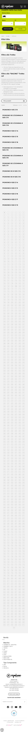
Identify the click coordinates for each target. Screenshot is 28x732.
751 (8, 553)
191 (23, 297)
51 (16, 234)
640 (20, 502)
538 (20, 455)
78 (4, 247)
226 (20, 313)
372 (4, 381)
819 (16, 583)
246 (4, 324)
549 (16, 461)
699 (16, 529)
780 (4, 567)
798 (4, 575)
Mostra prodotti (8, 28)
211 (8, 308)
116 (12, 264)
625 (8, 496)
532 (20, 452)
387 (16, 387)
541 (8, 458)
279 (16, 338)
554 (12, 463)
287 (23, 340)
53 (23, 234)
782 (12, 567)
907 (8, 624)
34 (19, 226)
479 (23, 428)
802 (20, 575)
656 (12, 510)
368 (12, 379)
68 (12, 242)
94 (19, 253)
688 (20, 523)
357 (16, 373)
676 (20, 518)
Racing (5, 666)
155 (23, 280)
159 (16, 283)
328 (20, 359)
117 (16, 264)
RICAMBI (7, 36)
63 (16, 239)
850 (20, 597)
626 (12, 496)
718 (20, 537)
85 (8, 250)
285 (16, 340)
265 (8, 332)
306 (4, 351)
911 (23, 624)
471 (16, 425)
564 (4, 469)
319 (8, 357)
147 (16, 278)
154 (20, 280)
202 (20, 302)
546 (4, 461)
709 (8, 534)
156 (4, 283)
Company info (18, 722)
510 (4, 444)
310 (20, 351)
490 (20, 433)
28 (19, 223)
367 (8, 379)
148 (20, 278)
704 (12, 532)
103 (8, 258)
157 (8, 283)
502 (20, 439)
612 (4, 491)
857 (23, 600)
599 (23, 482)
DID (4, 649)
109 (8, 261)
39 (16, 228)
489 (16, 433)
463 (8, 422)
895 (8, 619)
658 (20, 510)
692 (12, 526)
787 (8, 570)
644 (12, 504)
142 (20, 275)
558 (4, 466)
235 (8, 318)
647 (23, 504)
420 (4, 403)
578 (12, 474)
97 (8, 256)
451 (8, 417)
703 (8, 532)
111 (16, 261)
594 (4, 482)
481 (8, 430)
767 (23, 559)
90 (4, 253)
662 (12, 512)
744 (4, 551)
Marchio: (6, 643)
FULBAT (5, 651)
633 (16, 499)
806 (12, 578)
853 (8, 600)
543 (16, 458)
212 (12, 308)
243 (16, 321)
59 (23, 237)
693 (16, 526)
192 (4, 299)
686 (12, 523)
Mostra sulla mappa (14, 694)
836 (12, 592)
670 (20, 515)
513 (16, 444)
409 (8, 398)
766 (20, 559)
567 (16, 469)
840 (4, 594)
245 (23, 321)
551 (23, 461)
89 (23, 250)
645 (16, 504)
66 (4, 242)
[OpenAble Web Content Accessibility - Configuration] (2, 730)
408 (4, 398)
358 (20, 373)
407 (23, 395)
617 (23, 491)
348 (4, 370)
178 (20, 291)
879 (16, 611)
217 (8, 310)
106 (20, 258)
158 (12, 283)
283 (8, 340)
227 (23, 313)
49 (8, 234)
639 (16, 502)
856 (20, 600)
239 (23, 318)
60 (4, 239)
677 (23, 518)
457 (8, 420)
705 (16, 532)
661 (8, 512)
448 (20, 414)
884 (12, 614)
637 (8, 502)
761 (23, 556)
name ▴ (25, 105)
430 (20, 406)
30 (4, 226)
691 (8, 526)
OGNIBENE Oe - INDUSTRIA (9, 644)
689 (23, 523)
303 (16, 349)
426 (4, 406)
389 (23, 387)
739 (8, 548)
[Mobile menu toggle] (25, 6)
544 (20, 458)
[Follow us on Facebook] (8, 707)
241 (8, 321)
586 (20, 477)
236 (12, 318)
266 (12, 332)
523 (8, 450)
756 (4, 556)
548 (12, 461)
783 (16, 567)
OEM (4, 664)
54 (4, 237)
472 (20, 425)
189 (16, 297)
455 (23, 417)
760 (20, 556)
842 (12, 594)
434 (12, 409)
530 (12, 452)
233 (23, 316)
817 (8, 583)
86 (12, 250)
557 (23, 463)
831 (16, 589)
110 (12, 261)
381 (16, 384)
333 (16, 362)
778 (20, 564)
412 (20, 398)
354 (4, 373)
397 (8, 392)
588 (4, 480)
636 (4, 502)
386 (12, 387)
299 (23, 346)
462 (4, 422)
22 (19, 220)
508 (20, 441)
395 (23, 390)
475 (8, 428)
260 (12, 329)
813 (16, 581)
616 (20, 491)
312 (4, 354)
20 (12, 220)
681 (16, 521)
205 (8, 305)
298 (20, 346)
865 (8, 605)
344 (12, 368)
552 (4, 463)
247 (8, 324)
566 (12, 469)
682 (20, 521)
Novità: (6, 638)
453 (16, 417)
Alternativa (6, 668)
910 (20, 624)
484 (20, 430)
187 (8, 297)
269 (23, 332)
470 (12, 425)
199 (8, 302)
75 (16, 245)
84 (4, 250)
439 (8, 411)
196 (20, 299)
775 (8, 564)
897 (16, 619)
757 (8, 556)
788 (12, 570)
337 (8, 365)
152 (12, 280)
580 (20, 474)
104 (12, 258)
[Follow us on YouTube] (16, 707)
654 (4, 510)
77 (23, 245)
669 (16, 515)
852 (4, 600)
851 (23, 597)
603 (16, 485)
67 (8, 242)
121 (8, 267)
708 (4, 534)
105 (16, 258)
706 (20, 532)
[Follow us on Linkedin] (20, 707)
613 (8, 491)
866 (12, 605)
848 (12, 597)
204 (4, 305)
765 (16, 559)
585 (16, 477)
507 (16, 441)
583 (8, 477)
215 (23, 308)
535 (8, 455)
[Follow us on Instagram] (12, 707)
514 (20, 444)
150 (4, 280)
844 (20, 594)
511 (8, 444)
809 (23, 578)
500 (12, 439)
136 (20, 272)
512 (12, 444)
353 (23, 370)
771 (16, 562)
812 (12, 581)
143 (23, 275)
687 (16, 523)
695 (23, 526)
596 (12, 482)
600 (4, 485)
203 (23, 302)
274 (20, 335)
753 (16, 553)
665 (23, 512)
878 (12, 611)
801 (16, 575)
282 (4, 340)
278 (12, 338)
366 (4, 379)
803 (23, 575)
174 (4, 291)
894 (4, 619)
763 (8, 559)
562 (20, 466)
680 (12, 521)
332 (12, 362)
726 (4, 543)
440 (12, 411)
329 (23, 359)
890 (12, 616)
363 (16, 376)
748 (20, 551)
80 (12, 247)
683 (23, 521)
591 (16, 480)
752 (12, 553)
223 (8, 313)
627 (16, 496)
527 (23, 450)
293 (23, 343)
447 (16, 414)
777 (16, 564)
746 (12, 551)
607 (8, 488)
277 (8, 338)
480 (4, 430)
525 (16, 450)
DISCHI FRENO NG (7, 659)
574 (20, 471)
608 (12, 488)
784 (20, 567)
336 (4, 365)
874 (20, 608)
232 (20, 316)
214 (20, 308)
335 (23, 362)
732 (4, 545)
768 (4, 562)
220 (20, 310)
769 (8, 562)
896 (12, 619)
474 (4, 428)
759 (16, 556)
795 (16, 573)
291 (16, 343)
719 (23, 537)
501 (16, 439)
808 (20, 578)
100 (20, 256)
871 (8, 608)
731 (23, 543)
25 (8, 223)
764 (12, 559)
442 (20, 411)
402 (4, 395)
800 (12, 575)
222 (4, 313)
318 (4, 357)
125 (23, 267)
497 (23, 436)
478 (20, 428)
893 (23, 616)
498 (4, 439)
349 (8, 370)
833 (23, 589)
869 (23, 605)
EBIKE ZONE (6, 658)
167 (23, 286)
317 (23, 354)
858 (4, 603)
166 (20, 286)
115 (8, 264)
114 (4, 264)
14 (12, 217)
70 (19, 242)
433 (8, 409)
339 (16, 365)
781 (8, 567)
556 (20, 463)
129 (16, 269)
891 (16, 616)
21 (16, 220)
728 (12, 543)
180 (4, 294)
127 (8, 269)
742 (20, 548)
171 (16, 288)
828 (4, 589)
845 (23, 594)
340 (20, 365)
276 (4, 338)
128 (12, 269)
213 (16, 308)
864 (4, 605)
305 (23, 349)
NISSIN (5, 653)
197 (23, 299)
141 (16, 275)
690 (4, 526)
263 (23, 329)
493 (8, 436)
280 (20, 338)
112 (20, 261)
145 (8, 278)
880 (20, 611)
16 (19, 217)
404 (12, 395)
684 (4, 523)
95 (23, 253)
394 (20, 390)
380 (12, 384)
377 (23, 381)
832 (20, 589)
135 (16, 272)
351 (16, 370)
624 (4, 496)
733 (8, 545)
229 (8, 316)
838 (20, 592)
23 (23, 220)
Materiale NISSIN (7, 656)
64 (19, 239)
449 (23, 414)
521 (23, 447)
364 (20, 376)
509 (23, 441)
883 (8, 614)
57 (16, 237)
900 (4, 622)
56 (12, 237)
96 (4, 256)
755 (23, 553)
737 (23, 545)
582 (4, 477)
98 (12, 256)
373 (8, 381)
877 (8, 611)
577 (8, 474)
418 (20, 400)
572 (12, 471)
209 (23, 305)
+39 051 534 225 (14, 688)
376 (20, 381)
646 (20, 504)
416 (12, 400)
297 (16, 346)
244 (20, 321)
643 (8, 504)
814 (20, 581)
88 (19, 250)
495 (16, 436)
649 (8, 507)
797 (23, 573)
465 (16, 422)
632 (12, 499)
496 (20, 436)
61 (8, 239)
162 (4, 286)
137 (23, 272)
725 (23, 540)
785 (23, 567)
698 (12, 529)
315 (16, 354)
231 (16, 316)
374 (12, 381)
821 (23, 583)
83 (23, 247)
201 (16, 302)
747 (16, 551)
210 (4, 308)
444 (4, 414)
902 (12, 622)
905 (23, 622)
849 (16, 597)
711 (16, 534)
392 (12, 390)
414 (4, 400)
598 (20, 482)
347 (23, 368)
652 (20, 507)
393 (16, 390)
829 (8, 589)
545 (23, 458)
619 (8, 493)
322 (20, 357)
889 (8, 616)
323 (23, 357)
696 (4, 529)
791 (23, 570)
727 (8, 543)
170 (12, 288)
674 (12, 518)
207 (16, 305)
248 (12, 324)
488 (12, 433)
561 (16, 466)
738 (4, 548)
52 (19, 234)
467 (23, 422)
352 (20, 370)
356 (12, 373)
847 (8, 597)
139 (8, 275)
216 (4, 310)
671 (23, 515)
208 (20, 305)
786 (4, 570)
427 (8, 406)
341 (23, 365)
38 (12, 228)
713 (23, 534)
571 (8, 471)
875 (23, 608)
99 (16, 256)
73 (8, 245)
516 (4, 447)
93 (16, 253)
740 (12, 548)
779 (23, 564)
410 (12, 398)
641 (23, 502)
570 (4, 471)
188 (12, 297)
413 (23, 398)
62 (12, 239)
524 (12, 450)
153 (16, 280)
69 (16, 242)
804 (4, 578)
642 (4, 504)
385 (8, 387)
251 (23, 324)
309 (16, 351)
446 (12, 414)
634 (20, 499)
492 (4, 436)
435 (16, 409)
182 (12, 294)
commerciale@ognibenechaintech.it (16, 685)
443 (23, 411)
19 (8, 220)
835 (8, 592)
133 (8, 272)
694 (20, 526)
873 (16, 608)
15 (16, 217)
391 (8, 390)
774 (4, 564)
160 (20, 283)
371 (23, 379)
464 (12, 422)
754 (20, 553)
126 (4, 269)
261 (16, 329)
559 (8, 466)
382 (20, 384)
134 (12, 272)
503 (23, 439)
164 (12, 286)
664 (20, 512)
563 (23, 466)
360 (4, 376)
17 (23, 217)
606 (4, 488)
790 (20, 570)
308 (12, 351)
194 (12, 299)
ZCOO (4, 654)
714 (4, 537)
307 (8, 351)
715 (8, 537)
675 (16, 518)
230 (12, 316)
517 (8, 447)
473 (23, 425)
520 (20, 447)
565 (8, 469)
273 (16, 335)
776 (12, 564)
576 (4, 474)
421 (8, 403)
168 (4, 288)
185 (23, 294)
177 (16, 291)
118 (20, 264)
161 (23, 283)
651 (16, 507)
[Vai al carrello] (21, 6)
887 (23, 614)
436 (20, 409)
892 (20, 616)
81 (16, 247)
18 (4, 220)
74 (12, 245)
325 (8, 359)
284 (12, 340)
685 (8, 523)
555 (16, 463)
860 (12, 603)
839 (23, 592)
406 (20, 395)
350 (12, 370)
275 (23, 335)
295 (8, 346)
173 (23, 288)
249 (16, 324)
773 (23, 562)
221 (23, 310)
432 (4, 409)
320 (12, 357)
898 (20, 619)
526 (20, 450)
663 (16, 512)
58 (19, 237)
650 (12, 507)
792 (4, 573)
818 (12, 583)
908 (12, 624)
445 (8, 414)
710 (12, 534)
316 (20, 354)
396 (4, 392)
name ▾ (20, 105)
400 (20, 392)
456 (4, 420)
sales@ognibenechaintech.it (16, 684)
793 (8, 573)
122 (12, 267)
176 (12, 291)
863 (23, 603)
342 (4, 368)
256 (20, 327)
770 (12, 562)
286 (20, 340)
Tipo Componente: (10, 663)
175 (8, 291)
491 (23, 433)
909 (16, 624)
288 (4, 343)
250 (20, 324)
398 (12, 392)
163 (8, 286)
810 (4, 581)
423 (16, 403)
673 (8, 518)
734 (12, 545)
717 (16, 537)
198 (4, 302)
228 (4, 316)
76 (19, 245)
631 (8, 499)
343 (8, 368)
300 (4, 349)
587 (23, 477)
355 (8, 373)
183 (16, 294)
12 (4, 217)
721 (8, 540)
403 (8, 395)
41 (23, 228)
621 (16, 493)
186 (4, 297)
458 (12, 420)
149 (23, 278)
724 (20, 540)
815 (23, 581)
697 (8, 529)
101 (23, 256)
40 (19, 228)
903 (16, 622)
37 (8, 228)
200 (12, 302)
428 (12, 406)
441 (16, 411)
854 (12, 600)
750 (4, 553)
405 (16, 395)
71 (23, 242)
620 (12, 493)
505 (8, 441)
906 (4, 624)
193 (8, 299)
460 (20, 420)
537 (16, 455)
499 (8, 439)
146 (12, 278)
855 (16, 600)
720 (4, 540)
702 (4, 532)
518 (12, 447)
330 (4, 362)
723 (16, 540)
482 (12, 430)
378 (4, 384)
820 (20, 583)
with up (9, 725)
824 (12, 586)
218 (12, 310)
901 (8, 622)
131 (23, 269)
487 (8, 433)
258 (4, 329)
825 (16, 586)
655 (8, 510)
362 (12, 376)
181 (8, 294)
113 (23, 261)
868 (20, 605)
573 (16, 471)
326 (12, 359)
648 (4, 507)
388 (20, 387)
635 (23, 499)
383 (23, 384)
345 (16, 368)
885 (16, 614)
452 (12, 417)
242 (12, 321)
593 (23, 480)
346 (20, 368)
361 (8, 376)
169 (8, 288)
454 (20, 417)
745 (8, 551)
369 (16, 379)
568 (20, 469)
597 (16, 482)
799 (8, 575)
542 (12, 458)
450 (4, 417)
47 (23, 231)
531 (16, 452)
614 (12, 491)
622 (20, 493)
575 (23, 471)
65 (23, 239)
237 (16, 318)
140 (12, 275)
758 (12, 556)
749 (23, 551)
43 (8, 231)
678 (4, 521)
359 (23, 373)
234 (4, 318)
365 (23, 376)
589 (8, 480)
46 (19, 231)
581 (23, 474)
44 (12, 231)
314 (12, 354)
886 (20, 614)
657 (16, 510)
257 (23, 327)
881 (23, 611)
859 (8, 603)
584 (12, 477)
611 (23, 488)
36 (4, 228)
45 (16, 231)
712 (20, 534)
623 (23, 493)
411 (16, 398)
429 (16, 406)
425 (23, 403)
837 (16, 592)
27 (16, 223)
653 (23, 507)
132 (4, 272)
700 (20, 529)
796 (20, 573)
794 (12, 573)
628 (20, 496)
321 (16, 357)
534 (4, 455)
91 (8, 253)
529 (8, 452)
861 (16, 603)
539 (23, 455)
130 (20, 269)
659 (23, 510)
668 (12, 515)
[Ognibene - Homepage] (7, 6)
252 (4, 327)
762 (4, 559)
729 (16, 543)
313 (8, 354)
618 (4, 493)
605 (23, 485)
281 (23, 338)
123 (16, 267)
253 (8, 327)
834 (4, 592)
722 (12, 540)
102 (4, 258)
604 (20, 485)
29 (23, 223)
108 (4, 261)
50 (12, 234)
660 (4, 512)
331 (8, 362)
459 (16, 420)
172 (20, 288)
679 (8, 521)
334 (20, 362)
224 (12, 313)
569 (23, 469)
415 (8, 400)
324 (4, 359)
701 (23, 529)
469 (8, 425)
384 (4, 387)
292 (20, 343)
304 (20, 349)
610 (20, 488)
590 (12, 480)
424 (20, 403)
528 (4, 452)
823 (8, 586)
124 (20, 267)
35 (23, 226)
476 (12, 428)
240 (4, 321)
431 (23, 406)
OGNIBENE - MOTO (8, 646)
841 (8, 594)
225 (16, 313)
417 (16, 400)
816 (4, 583)
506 (12, 441)
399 (16, 392)
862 (20, 603)
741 (16, 548)
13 (8, 217)
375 (16, 381)
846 (4, 597)
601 (8, 485)
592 (20, 480)
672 (4, 518)
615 (16, 491)
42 (4, 231)
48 (4, 234)
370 (20, 379)
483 (16, 430)
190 (20, 297)
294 (4, 346)
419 (23, 400)
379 (8, 384)
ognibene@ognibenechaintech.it (16, 687)
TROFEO (5, 648)
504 (4, 441)
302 (12, 349)
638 (12, 502)
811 (8, 581)
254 (12, 327)
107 (23, 258)
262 (20, 329)
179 (23, 291)
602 (12, 485)
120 (4, 267)
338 (12, 365)
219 (16, 310)
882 (4, 614)
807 (16, 578)
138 (4, 275)
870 (4, 608)
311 (23, 351)
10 (19, 215)
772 (20, 562)
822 (4, 586)
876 (4, 611)
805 (8, 578)
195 (16, 299)
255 (16, 327)
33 (16, 226)
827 (23, 586)
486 (4, 433)
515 (23, 444)
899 (23, 619)
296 (12, 346)
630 (4, 499)
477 (16, 428)
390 (4, 390)
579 (16, 474)
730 (20, 543)
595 (8, 482)
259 (8, 329)
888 (4, 616)
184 (20, 294)
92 (12, 253)
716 (12, 537)
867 (16, 605)
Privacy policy (10, 722)
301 (8, 349)
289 (8, 343)
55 (8, 237)
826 (20, 586)
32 (12, 226)
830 (12, 589)
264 (4, 332)
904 (20, 622)
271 (8, 335)
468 (4, 425)
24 (4, 223)
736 (20, 545)
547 (8, 461)
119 (23, 264)
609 (16, 488)
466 (20, 422)
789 (16, 570)
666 (4, 515)
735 (16, 545)
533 (23, 452)
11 (23, 215)
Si (3, 639)
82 (19, 247)
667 (8, 515)
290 (12, 343)
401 (23, 392)
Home (2, 36)
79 (8, 247)
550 (20, 461)
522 (4, 450)
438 (4, 411)
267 (16, 332)
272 (12, 335)
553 (8, 463)
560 (12, 466)
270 (4, 335)
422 (12, 403)
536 (12, 455)
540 (4, 458)
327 (16, 359)
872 (12, 608)
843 (16, 594)
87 (16, 250)
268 (20, 332)
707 (23, 532)
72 (4, 245)
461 (23, 420)
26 (12, 223)
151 (8, 280)
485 (23, 430)
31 (8, 226)
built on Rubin (18, 725)
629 (23, 496)
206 (12, 305)
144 (4, 278)
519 (16, 447)
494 (12, 436)
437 (23, 409)
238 (20, 318)
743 (23, 548)
